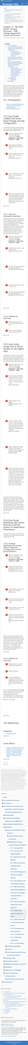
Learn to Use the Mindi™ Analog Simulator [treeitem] (16, 831)
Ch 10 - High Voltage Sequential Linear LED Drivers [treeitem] (17, 913)
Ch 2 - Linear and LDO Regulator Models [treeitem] (17, 852)
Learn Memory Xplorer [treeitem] (11, 961)
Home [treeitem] (5, 797)
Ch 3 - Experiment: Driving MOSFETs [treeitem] (18, 858)
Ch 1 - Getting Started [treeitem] (17, 848)
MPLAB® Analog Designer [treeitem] (14, 946)
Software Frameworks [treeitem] (11, 973)
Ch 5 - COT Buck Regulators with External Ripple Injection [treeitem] (18, 874)
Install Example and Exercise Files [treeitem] (14, 979)
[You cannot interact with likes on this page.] (4, 762)
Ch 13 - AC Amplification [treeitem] (17, 934)
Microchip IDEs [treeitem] (9, 815)
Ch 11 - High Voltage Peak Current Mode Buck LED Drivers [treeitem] (18, 922)
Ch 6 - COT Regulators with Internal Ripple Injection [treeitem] (18, 882)
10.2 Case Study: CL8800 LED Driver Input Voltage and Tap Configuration (15, 48)
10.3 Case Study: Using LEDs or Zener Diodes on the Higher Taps (15, 59)
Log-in (22, 3)
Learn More (11, 81)
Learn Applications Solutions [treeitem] (11, 800)
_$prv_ (7, 764)
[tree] (14, 797)
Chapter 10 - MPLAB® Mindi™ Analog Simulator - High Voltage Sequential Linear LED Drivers (13, 21)
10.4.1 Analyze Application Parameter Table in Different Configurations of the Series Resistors (16, 70)
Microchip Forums (7, 1024)
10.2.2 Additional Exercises (15, 55)
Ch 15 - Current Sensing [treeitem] (17, 943)
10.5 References (12, 78)
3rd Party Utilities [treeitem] (10, 976)
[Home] (4, 8)
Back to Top (6, 205)
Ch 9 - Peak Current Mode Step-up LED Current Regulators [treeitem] (18, 904)
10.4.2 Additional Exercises (15, 75)
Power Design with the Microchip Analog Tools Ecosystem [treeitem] (16, 953)
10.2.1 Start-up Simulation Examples (16, 52)
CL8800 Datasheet (14, 108)
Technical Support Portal (9, 1036)
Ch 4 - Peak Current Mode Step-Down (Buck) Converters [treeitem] (18, 866)
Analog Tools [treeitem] (8, 827)
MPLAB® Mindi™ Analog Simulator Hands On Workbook (12, 17)
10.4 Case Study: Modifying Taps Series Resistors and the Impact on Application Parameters (15, 64)
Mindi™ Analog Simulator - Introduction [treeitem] (16, 837)
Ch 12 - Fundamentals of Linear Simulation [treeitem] (17, 930)
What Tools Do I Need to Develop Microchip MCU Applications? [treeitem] (14, 810)
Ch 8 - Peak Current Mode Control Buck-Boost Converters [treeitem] (18, 895)
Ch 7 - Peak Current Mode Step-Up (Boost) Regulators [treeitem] (18, 888)
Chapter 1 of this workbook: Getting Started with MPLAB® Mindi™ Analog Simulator (15, 105)
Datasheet (13, 79)
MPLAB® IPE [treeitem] (8, 967)
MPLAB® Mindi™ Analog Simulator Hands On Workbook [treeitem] (17, 843)
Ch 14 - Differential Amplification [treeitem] (16, 939)
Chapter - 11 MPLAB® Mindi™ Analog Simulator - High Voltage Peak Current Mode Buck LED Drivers (14, 754)
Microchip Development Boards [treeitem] (14, 824)
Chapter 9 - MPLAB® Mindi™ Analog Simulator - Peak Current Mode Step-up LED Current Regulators (15, 749)
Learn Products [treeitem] (7, 803)
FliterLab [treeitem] (9, 949)
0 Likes (6, 762)
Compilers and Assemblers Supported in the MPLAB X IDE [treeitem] (13, 819)
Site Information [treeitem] (8, 982)
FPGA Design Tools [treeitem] (10, 958)
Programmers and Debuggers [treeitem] (13, 970)
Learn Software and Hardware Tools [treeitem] (13, 806)
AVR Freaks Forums (8, 1025)
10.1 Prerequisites (12, 45)
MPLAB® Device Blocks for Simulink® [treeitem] (15, 964)
